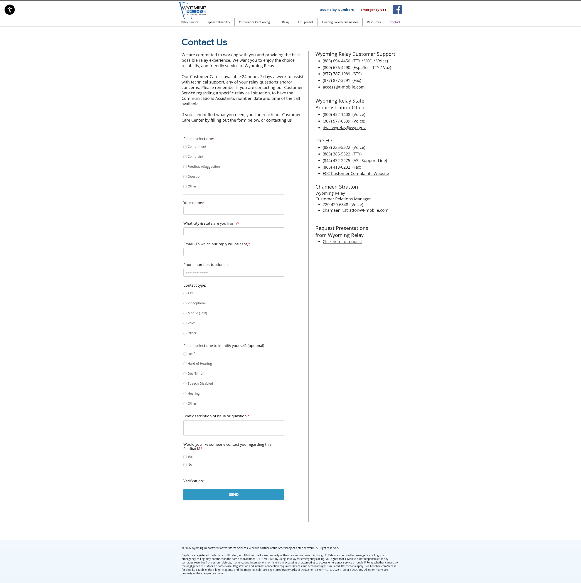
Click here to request (342, 241)
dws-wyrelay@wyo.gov (344, 127)
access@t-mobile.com (344, 87)
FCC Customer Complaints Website (356, 173)
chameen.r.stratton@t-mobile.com (356, 210)
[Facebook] (397, 9)
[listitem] (397, 9)
